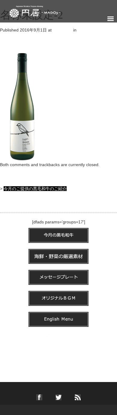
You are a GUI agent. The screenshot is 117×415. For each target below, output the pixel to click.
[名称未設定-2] (22, 105)
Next (7, 48)
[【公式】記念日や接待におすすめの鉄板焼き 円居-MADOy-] (34, 10)
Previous (11, 42)
